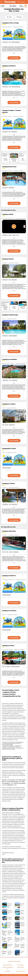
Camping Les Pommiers (9, 610)
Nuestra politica (20, 967)
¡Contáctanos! (7, 971)
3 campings (5, 160)
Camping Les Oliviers (8, 483)
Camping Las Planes (8, 645)
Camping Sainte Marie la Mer (10, 932)
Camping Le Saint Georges (10, 315)
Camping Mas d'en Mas (9, 448)
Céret (23, 158)
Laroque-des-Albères (7, 649)
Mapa (19, 17)
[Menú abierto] (1, 2)
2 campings (14, 161)
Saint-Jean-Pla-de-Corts (8, 218)
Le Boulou (5, 158)
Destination (3, 5)
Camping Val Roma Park (9, 166)
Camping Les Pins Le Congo (10, 23)
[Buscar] (25, 6)
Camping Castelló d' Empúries (22, 946)
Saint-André (22, 306)
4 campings (23, 160)
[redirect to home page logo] (9, 2)
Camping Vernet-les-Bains (10, 939)
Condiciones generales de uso (7, 968)
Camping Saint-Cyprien (22, 912)
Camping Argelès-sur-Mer (10, 912)
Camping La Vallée (7, 214)
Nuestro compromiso (7, 965)
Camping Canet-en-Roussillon (22, 924)
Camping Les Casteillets (9, 359)
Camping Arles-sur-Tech (10, 905)
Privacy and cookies (20, 971)
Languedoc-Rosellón (18, 27)
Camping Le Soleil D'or (9, 575)
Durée (20, 5)
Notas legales (20, 965)
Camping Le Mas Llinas (9, 531)
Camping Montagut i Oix (22, 939)
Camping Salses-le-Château (10, 953)
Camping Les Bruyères (9, 65)
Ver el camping (14, 58)
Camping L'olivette (8, 259)
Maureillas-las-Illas (7, 27)
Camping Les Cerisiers (9, 404)
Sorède (14, 306)
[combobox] (4, 6)
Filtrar (10, 17)
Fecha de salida (12, 5)
